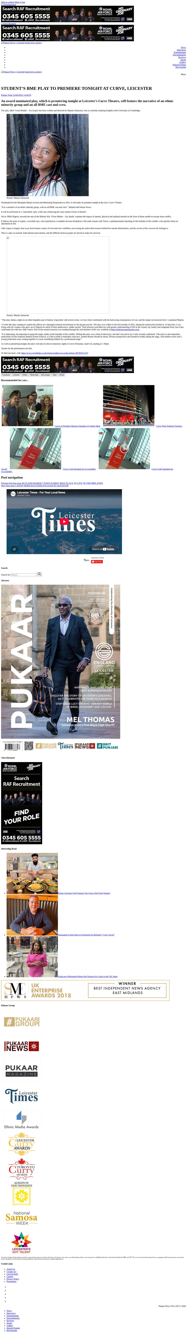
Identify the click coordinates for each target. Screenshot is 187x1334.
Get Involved (12, 1274)
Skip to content (7, 2)
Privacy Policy (13, 1279)
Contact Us (11, 1271)
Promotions (11, 1281)
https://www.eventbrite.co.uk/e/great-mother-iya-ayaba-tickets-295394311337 (54, 353)
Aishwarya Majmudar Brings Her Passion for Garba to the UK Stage (87, 976)
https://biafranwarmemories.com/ (125, 329)
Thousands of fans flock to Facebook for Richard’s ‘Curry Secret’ (86, 935)
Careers (10, 1276)
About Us (11, 1269)
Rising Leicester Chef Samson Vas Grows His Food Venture (84, 893)
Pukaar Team (6, 95)
